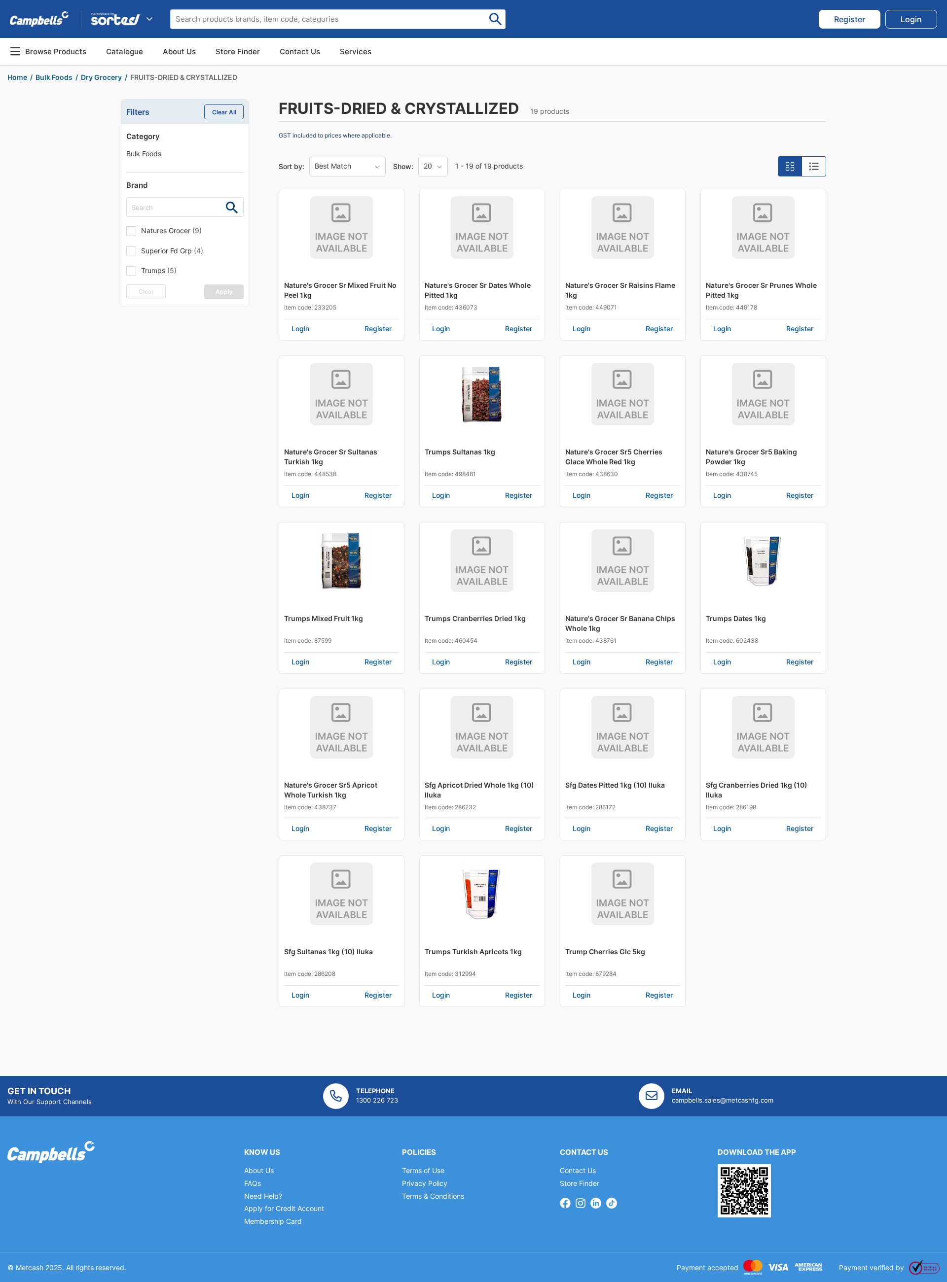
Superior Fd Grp (172, 250)
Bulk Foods (143, 153)
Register (378, 328)
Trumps (159, 270)
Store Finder (579, 1183)
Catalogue (124, 51)
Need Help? (263, 1196)
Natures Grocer (171, 230)
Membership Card (273, 1221)
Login (300, 328)
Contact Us (578, 1170)
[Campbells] (39, 18)
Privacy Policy (424, 1183)
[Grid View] (790, 166)
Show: (403, 166)
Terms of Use (423, 1170)
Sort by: (291, 166)
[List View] (814, 166)
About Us (179, 51)
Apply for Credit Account (284, 1208)
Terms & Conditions (433, 1196)
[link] (849, 19)
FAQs (252, 1183)
